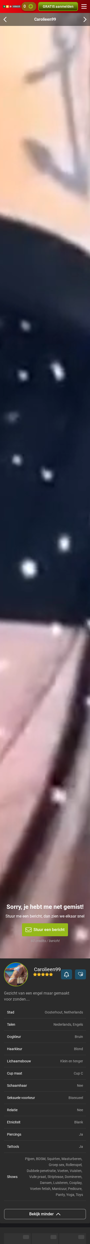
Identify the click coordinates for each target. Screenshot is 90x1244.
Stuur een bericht (49, 929)
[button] (66, 974)
